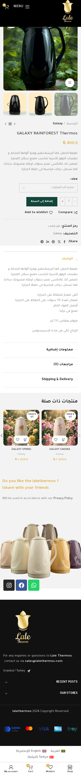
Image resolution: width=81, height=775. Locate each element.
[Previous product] (14, 124)
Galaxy (58, 123)
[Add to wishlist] (56, 439)
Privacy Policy (63, 498)
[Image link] (23, 629)
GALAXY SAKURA (59, 449)
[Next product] (5, 124)
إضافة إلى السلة (42, 201)
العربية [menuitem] (55, 751)
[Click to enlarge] (69, 82)
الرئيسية (72, 123)
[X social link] (59, 242)
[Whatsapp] (33, 585)
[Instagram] (9, 585)
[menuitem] (58, 751)
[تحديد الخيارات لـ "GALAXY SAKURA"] (64, 439)
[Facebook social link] (64, 242)
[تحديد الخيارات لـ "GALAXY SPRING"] (25, 439)
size (74, 179)
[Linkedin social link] (47, 242)
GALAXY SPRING (21, 449)
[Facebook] (21, 585)
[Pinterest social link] (53, 242)
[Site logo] (68, 12)
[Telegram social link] (42, 242)
